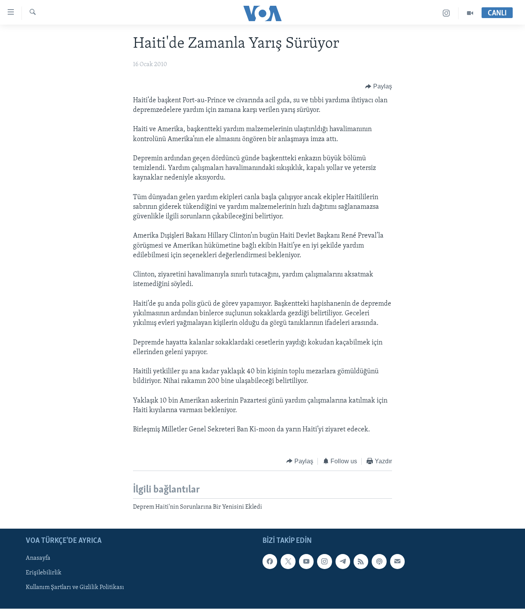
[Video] (470, 13)
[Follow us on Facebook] (269, 561)
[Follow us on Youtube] (306, 561)
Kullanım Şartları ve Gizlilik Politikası (75, 588)
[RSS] (361, 561)
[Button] (378, 87)
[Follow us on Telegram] (343, 561)
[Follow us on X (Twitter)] (288, 561)
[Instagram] (446, 13)
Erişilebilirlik (43, 573)
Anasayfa (38, 559)
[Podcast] (379, 561)
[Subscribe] (397, 561)
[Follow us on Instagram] (324, 561)
